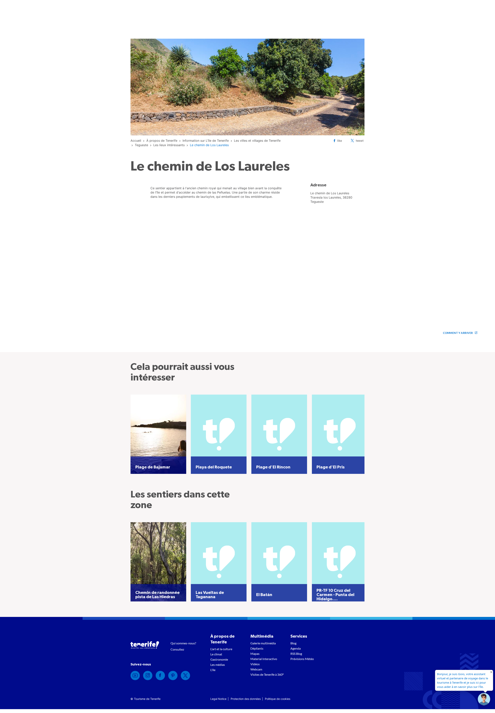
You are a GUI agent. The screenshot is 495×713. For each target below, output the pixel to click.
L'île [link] (212, 670)
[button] (484, 699)
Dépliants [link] (256, 648)
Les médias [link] (217, 664)
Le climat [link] (216, 654)
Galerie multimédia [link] (263, 643)
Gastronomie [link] (219, 659)
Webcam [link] (256, 669)
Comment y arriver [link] (458, 332)
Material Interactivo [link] (263, 659)
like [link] (339, 140)
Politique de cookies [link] (277, 698)
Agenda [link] (295, 648)
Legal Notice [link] (218, 698)
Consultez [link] (177, 649)
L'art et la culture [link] (221, 649)
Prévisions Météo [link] (302, 659)
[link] (136, 140)
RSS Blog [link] (296, 653)
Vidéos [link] (255, 664)
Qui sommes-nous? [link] (183, 643)
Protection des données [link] (246, 698)
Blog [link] (293, 643)
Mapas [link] (254, 653)
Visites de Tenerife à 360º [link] (267, 674)
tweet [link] (360, 140)
